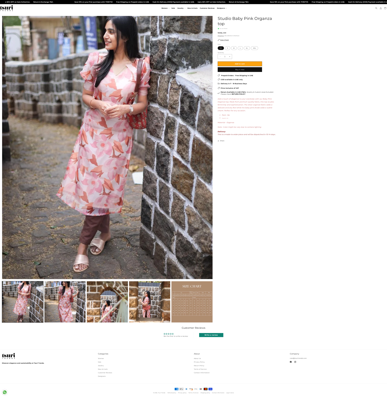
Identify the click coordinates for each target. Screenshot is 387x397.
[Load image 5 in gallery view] (192, 302)
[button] (165, 8)
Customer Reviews (105, 373)
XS (221, 48)
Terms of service (194, 392)
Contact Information (202, 373)
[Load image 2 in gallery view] (65, 302)
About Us (197, 358)
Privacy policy (182, 392)
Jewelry (101, 366)
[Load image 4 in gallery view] (149, 302)
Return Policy (199, 366)
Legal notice (230, 392)
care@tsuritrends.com (298, 358)
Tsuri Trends (161, 392)
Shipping (221, 35)
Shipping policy (205, 392)
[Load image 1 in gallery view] (22, 302)
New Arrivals (103, 369)
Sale (99, 362)
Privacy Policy (199, 362)
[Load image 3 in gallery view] (107, 302)
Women (101, 358)
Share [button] (222, 141)
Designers (102, 376)
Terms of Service (200, 369)
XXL (254, 48)
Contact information (218, 392)
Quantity (221, 52)
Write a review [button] (211, 335)
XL (247, 48)
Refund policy (172, 392)
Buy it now (239, 70)
